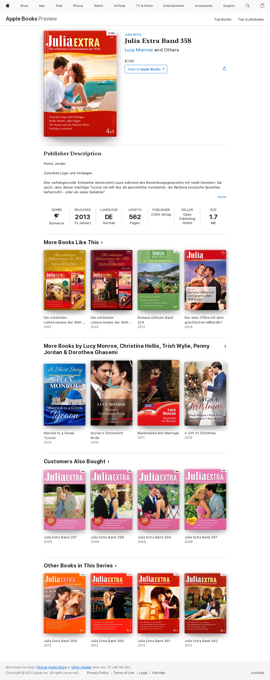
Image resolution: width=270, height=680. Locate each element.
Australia (257, 673)
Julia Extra (133, 34)
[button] (248, 6)
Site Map (158, 673)
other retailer (81, 667)
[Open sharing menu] (224, 69)
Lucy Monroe (139, 49)
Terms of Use (123, 673)
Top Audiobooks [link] (251, 19)
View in (144, 69)
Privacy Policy (97, 673)
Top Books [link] (223, 19)
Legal (143, 673)
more (222, 197)
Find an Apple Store (52, 667)
